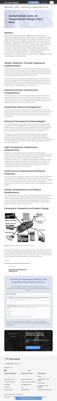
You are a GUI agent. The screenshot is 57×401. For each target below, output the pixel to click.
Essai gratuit (33, 2)
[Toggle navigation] (52, 2)
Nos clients (7, 387)
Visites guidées (41, 383)
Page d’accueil (7, 396)
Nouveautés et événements (44, 389)
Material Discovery (25, 389)
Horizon (42, 321)
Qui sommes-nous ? (9, 379)
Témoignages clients (26, 384)
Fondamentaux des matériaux (28, 382)
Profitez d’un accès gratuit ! (28, 398)
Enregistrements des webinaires (43, 386)
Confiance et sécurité (9, 382)
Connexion (44, 2)
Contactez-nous (33, 347)
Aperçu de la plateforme (27, 379)
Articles (39, 376)
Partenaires (7, 384)
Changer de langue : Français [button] (11, 363)
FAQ (22, 387)
